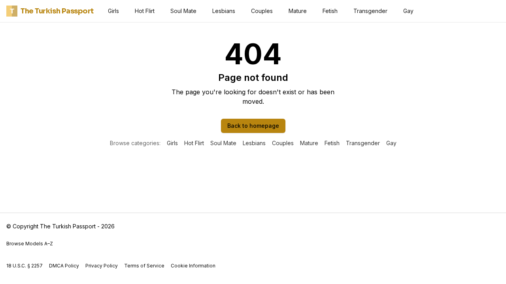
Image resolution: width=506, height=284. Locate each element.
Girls (113, 10)
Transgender (370, 10)
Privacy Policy (101, 266)
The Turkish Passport (52, 11)
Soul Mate (183, 10)
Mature (298, 10)
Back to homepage (253, 125)
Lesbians (223, 10)
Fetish (330, 10)
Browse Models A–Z (29, 244)
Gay (408, 10)
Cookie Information (193, 266)
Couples (262, 10)
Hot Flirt (145, 10)
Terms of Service (144, 266)
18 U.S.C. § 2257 (24, 266)
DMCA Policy (64, 266)
